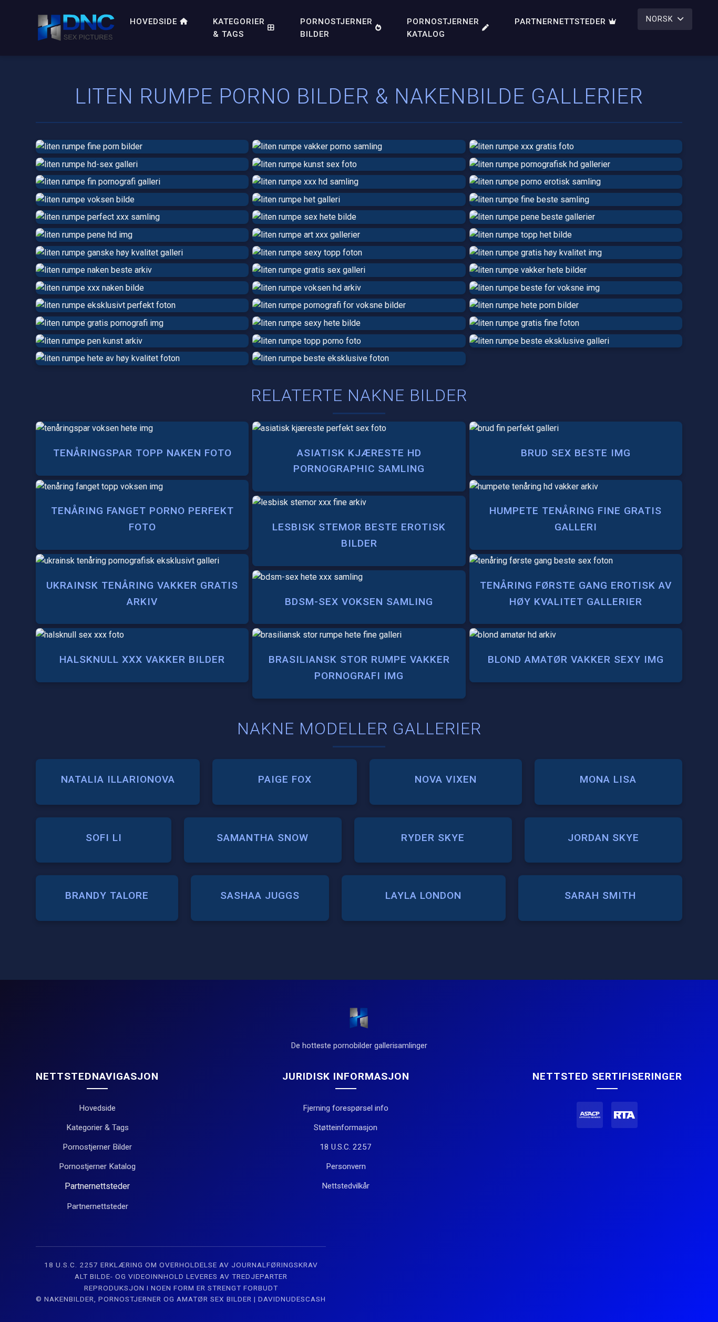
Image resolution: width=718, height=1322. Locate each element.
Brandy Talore (107, 895)
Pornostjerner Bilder (336, 28)
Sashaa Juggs (260, 895)
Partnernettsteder (560, 21)
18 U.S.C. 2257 (346, 1147)
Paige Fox (285, 779)
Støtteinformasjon (345, 1127)
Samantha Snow (263, 838)
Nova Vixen (446, 779)
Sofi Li (104, 838)
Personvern (346, 1166)
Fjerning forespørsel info (345, 1108)
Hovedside (153, 21)
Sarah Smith (600, 895)
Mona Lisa (608, 779)
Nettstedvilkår (346, 1186)
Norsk (659, 19)
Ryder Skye (433, 838)
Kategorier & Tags (239, 28)
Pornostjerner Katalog (443, 28)
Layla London (423, 895)
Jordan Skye (603, 838)
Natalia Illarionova (118, 779)
